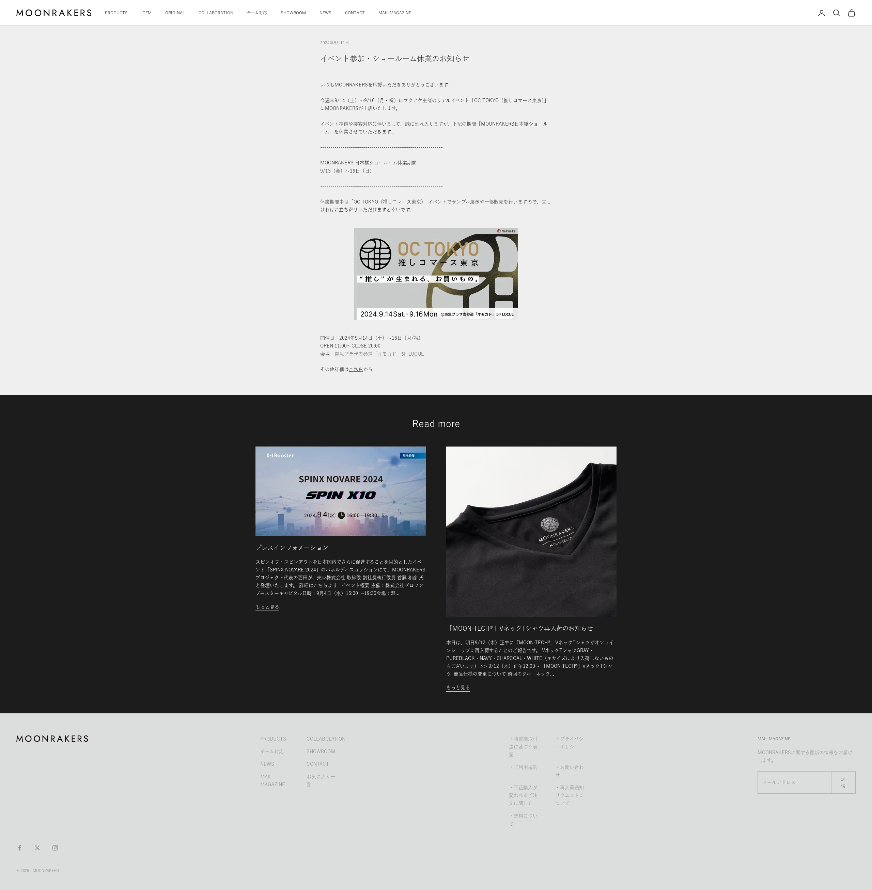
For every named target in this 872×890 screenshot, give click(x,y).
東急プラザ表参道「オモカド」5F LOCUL (379, 354)
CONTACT (355, 13)
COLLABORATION (216, 13)
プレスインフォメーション (291, 548)
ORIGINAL (175, 13)
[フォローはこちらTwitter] (37, 847)
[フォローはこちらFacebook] (19, 847)
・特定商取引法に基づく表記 (523, 747)
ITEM (146, 13)
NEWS (325, 13)
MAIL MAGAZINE (394, 13)
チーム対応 (257, 13)
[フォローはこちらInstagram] (55, 847)
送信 (843, 782)
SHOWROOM (293, 13)
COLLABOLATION (326, 739)
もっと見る (267, 606)
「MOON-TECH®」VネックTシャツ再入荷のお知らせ (519, 628)
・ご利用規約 (523, 767)
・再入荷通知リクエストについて (569, 795)
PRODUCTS (116, 13)
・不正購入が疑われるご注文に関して (523, 795)
